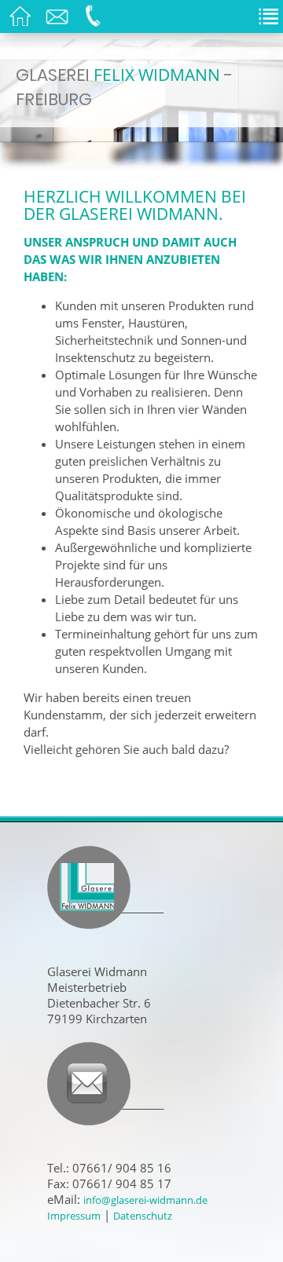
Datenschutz (142, 1216)
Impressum (74, 1216)
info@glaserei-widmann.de (145, 1200)
